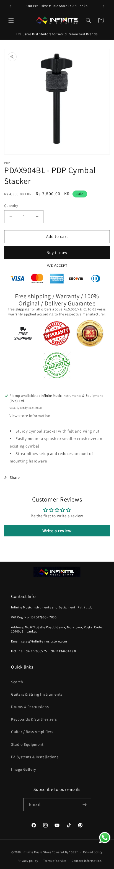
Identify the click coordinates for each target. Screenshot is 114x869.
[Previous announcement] (10, 6)
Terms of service (54, 861)
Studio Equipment (27, 744)
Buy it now (57, 252)
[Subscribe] (85, 804)
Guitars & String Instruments (37, 694)
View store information (29, 415)
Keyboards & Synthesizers (34, 719)
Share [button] (15, 477)
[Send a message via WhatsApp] (104, 837)
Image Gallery (23, 769)
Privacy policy (27, 861)
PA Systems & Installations (35, 756)
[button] (11, 20)
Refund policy (93, 852)
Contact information (87, 861)
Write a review (56, 531)
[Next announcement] (104, 6)
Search (17, 681)
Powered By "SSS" (65, 852)
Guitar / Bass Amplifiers (32, 731)
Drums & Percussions (30, 706)
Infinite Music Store (37, 852)
